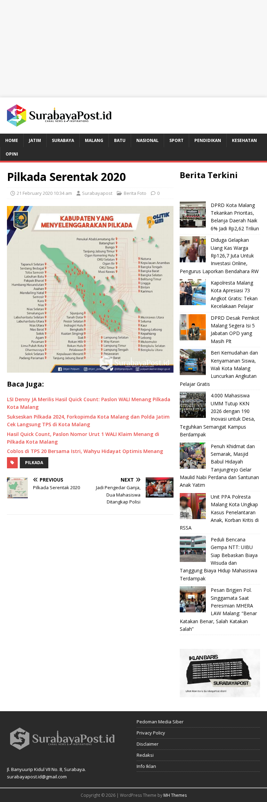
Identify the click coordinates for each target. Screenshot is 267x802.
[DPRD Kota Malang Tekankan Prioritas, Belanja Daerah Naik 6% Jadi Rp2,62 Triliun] (193, 214)
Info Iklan (146, 766)
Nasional (147, 140)
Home (11, 140)
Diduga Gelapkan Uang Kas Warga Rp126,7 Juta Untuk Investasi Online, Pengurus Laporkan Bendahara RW (219, 256)
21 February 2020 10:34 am (44, 193)
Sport (176, 140)
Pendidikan (207, 140)
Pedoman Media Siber (160, 721)
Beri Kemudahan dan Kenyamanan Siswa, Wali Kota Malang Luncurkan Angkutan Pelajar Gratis (219, 368)
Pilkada (34, 463)
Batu (120, 140)
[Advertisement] (133, 48)
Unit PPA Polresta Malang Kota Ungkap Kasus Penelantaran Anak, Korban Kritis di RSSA (219, 512)
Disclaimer (148, 744)
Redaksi (145, 755)
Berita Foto (135, 193)
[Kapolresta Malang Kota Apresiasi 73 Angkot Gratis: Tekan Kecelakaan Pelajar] (193, 292)
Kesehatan (244, 140)
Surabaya (63, 140)
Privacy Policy (151, 733)
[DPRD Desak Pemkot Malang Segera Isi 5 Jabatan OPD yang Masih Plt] (193, 327)
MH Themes (175, 795)
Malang (94, 140)
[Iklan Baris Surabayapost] (220, 693)
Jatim (35, 140)
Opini (12, 154)
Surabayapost (97, 193)
